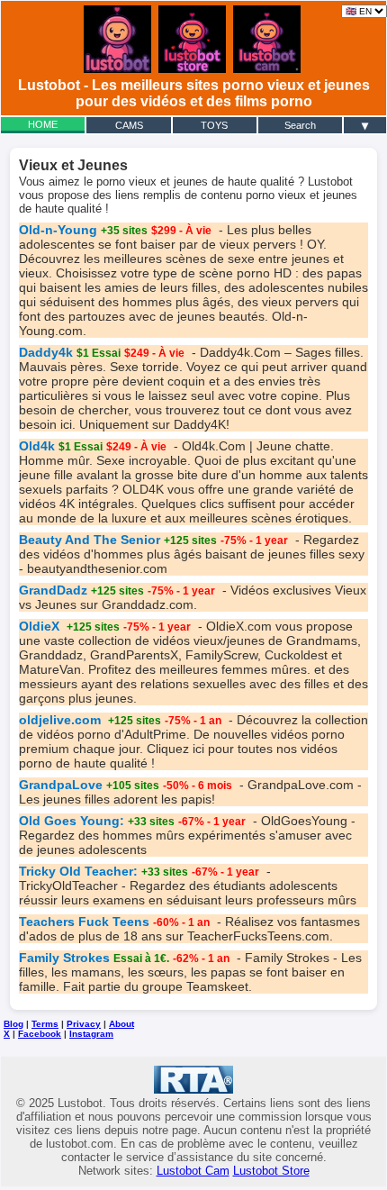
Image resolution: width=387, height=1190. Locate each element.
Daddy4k (46, 352)
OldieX (41, 626)
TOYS (214, 125)
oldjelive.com (61, 720)
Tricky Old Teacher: (78, 871)
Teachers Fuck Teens (84, 921)
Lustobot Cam (193, 1170)
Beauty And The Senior (89, 539)
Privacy (84, 1024)
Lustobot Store (271, 1170)
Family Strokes (64, 957)
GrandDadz (53, 590)
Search (300, 125)
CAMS (129, 125)
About (121, 1024)
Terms (45, 1024)
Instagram (91, 1034)
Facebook (39, 1034)
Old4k (37, 446)
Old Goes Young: (71, 820)
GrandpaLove (61, 784)
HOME (43, 124)
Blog (13, 1024)
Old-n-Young (58, 230)
